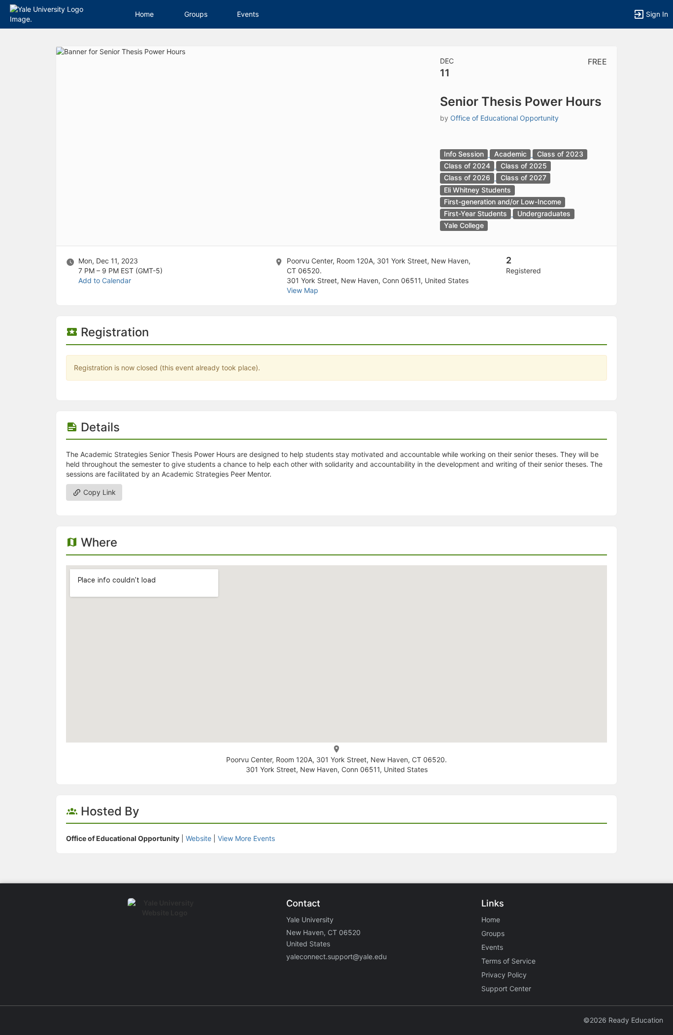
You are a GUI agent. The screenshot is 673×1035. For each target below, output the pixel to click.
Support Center (506, 988)
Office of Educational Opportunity (504, 118)
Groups (195, 14)
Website (198, 838)
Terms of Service (508, 961)
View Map (302, 290)
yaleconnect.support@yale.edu (336, 956)
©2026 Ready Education (623, 1020)
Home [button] (144, 14)
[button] (50, 13)
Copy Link (98, 492)
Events (248, 14)
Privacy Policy (504, 974)
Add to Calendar (104, 280)
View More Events (246, 838)
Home (490, 919)
